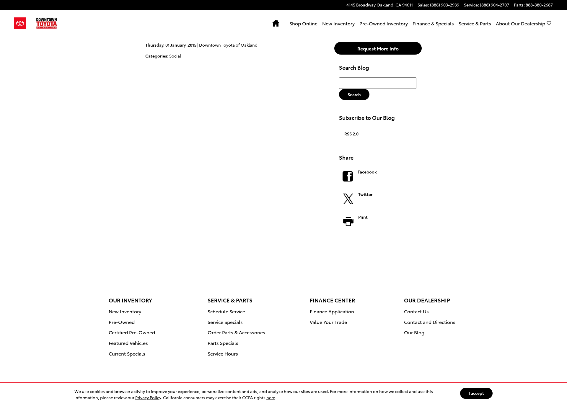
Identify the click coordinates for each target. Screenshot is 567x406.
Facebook (367, 172)
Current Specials (127, 353)
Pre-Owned (122, 321)
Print (363, 217)
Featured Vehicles (128, 342)
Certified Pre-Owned (132, 332)
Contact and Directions (429, 321)
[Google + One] (379, 241)
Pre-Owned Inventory (383, 23)
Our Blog (414, 332)
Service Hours (223, 353)
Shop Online (303, 23)
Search (354, 94)
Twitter (365, 194)
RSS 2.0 (351, 134)
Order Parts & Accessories (236, 332)
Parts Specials (223, 342)
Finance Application (332, 311)
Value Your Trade (328, 321)
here (270, 397)
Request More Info (378, 48)
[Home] (22, 23)
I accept (476, 393)
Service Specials (225, 321)
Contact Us (416, 311)
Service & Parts (475, 23)
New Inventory (338, 23)
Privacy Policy (148, 397)
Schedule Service (226, 311)
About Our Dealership (520, 23)
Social (175, 56)
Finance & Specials (433, 23)
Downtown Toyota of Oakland (228, 45)
